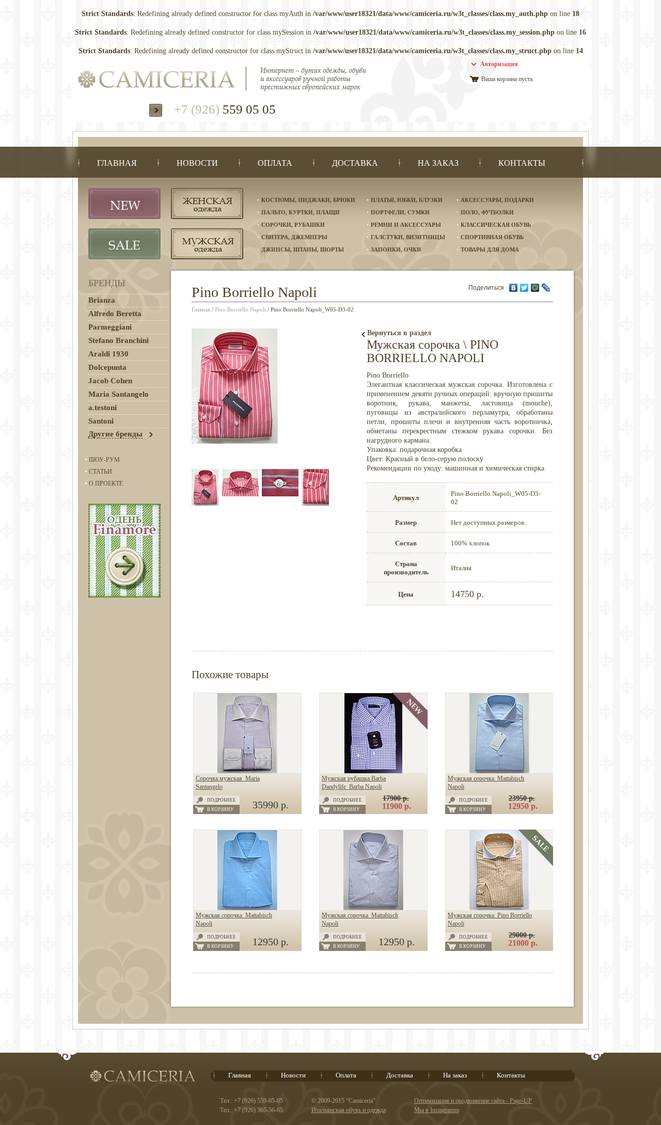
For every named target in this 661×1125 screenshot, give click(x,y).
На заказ (455, 1075)
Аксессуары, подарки (497, 200)
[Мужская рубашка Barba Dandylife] (373, 771)
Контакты (511, 1075)
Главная (201, 309)
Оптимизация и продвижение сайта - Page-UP (473, 1100)
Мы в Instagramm (436, 1110)
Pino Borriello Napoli (240, 309)
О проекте (106, 483)
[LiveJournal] (546, 287)
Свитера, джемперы (294, 237)
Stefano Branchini (118, 340)
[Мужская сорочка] (499, 771)
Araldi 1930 (108, 354)
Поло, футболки (487, 212)
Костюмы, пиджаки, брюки (308, 200)
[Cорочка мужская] (247, 771)
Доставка (399, 1075)
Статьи (100, 471)
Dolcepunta (107, 367)
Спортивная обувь (492, 237)
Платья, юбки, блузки (407, 200)
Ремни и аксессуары (406, 225)
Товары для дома (490, 249)
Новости (293, 1075)
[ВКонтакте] (513, 287)
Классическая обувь (496, 225)
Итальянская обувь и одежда (348, 1110)
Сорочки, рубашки (293, 225)
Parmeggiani (110, 327)
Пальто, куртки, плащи (300, 212)
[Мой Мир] (535, 287)
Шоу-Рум (104, 459)
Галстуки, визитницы (408, 237)
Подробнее (221, 800)
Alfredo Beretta (114, 313)
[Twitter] (524, 287)
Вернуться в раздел (399, 333)
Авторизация (499, 64)
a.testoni (102, 407)
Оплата (346, 1075)
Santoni (101, 421)
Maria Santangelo (118, 394)
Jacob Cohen (110, 381)
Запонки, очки (396, 249)
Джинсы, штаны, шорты (302, 249)
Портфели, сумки (400, 212)
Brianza (101, 300)
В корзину (220, 809)
